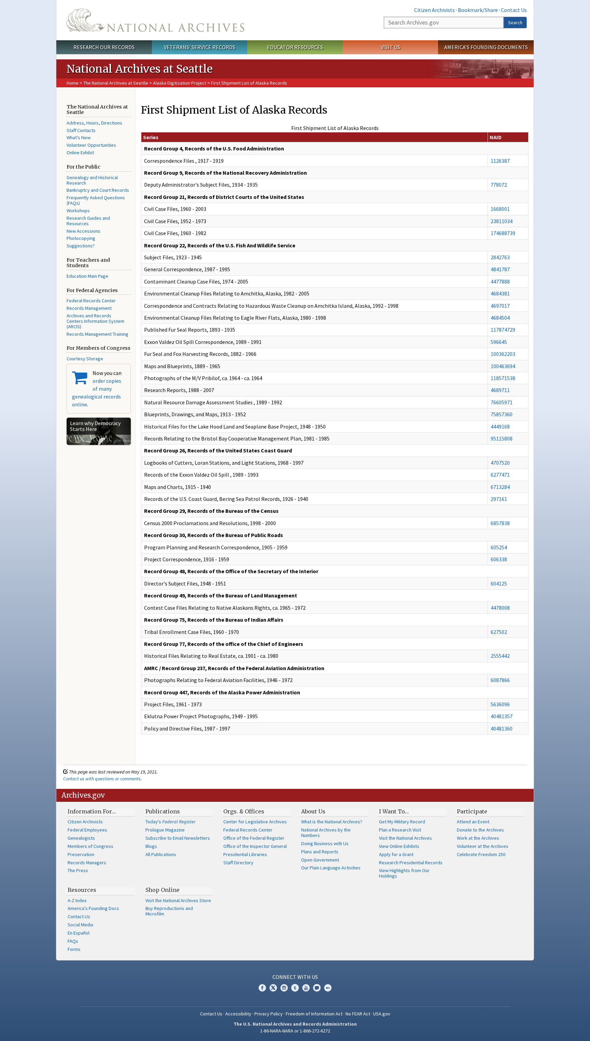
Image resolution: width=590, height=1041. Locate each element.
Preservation (81, 854)
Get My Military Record (402, 822)
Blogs (151, 846)
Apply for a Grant (396, 854)
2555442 (500, 655)
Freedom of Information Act (314, 1014)
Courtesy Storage (85, 359)
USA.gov (381, 1014)
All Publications (160, 854)
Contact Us (514, 9)
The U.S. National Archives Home (155, 20)
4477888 (500, 281)
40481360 (501, 728)
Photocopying (81, 238)
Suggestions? (81, 246)
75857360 (501, 414)
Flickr (328, 988)
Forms (74, 949)
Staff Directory (238, 862)
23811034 (501, 221)
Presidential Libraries (245, 854)
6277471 (500, 474)
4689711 (500, 390)
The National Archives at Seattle (115, 83)
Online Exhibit (80, 152)
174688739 (503, 233)
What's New (78, 137)
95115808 (501, 438)
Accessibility (238, 1014)
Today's (170, 822)
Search (515, 22)
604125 (499, 583)
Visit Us (390, 47)
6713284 (500, 486)
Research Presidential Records (410, 862)
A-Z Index (77, 900)
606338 (499, 559)
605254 (499, 547)
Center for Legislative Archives (255, 822)
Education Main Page (87, 276)
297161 (499, 498)
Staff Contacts (81, 130)
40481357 (501, 716)
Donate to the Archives (480, 830)
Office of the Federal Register (253, 838)
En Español (78, 933)
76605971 (501, 402)
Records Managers (87, 862)
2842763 (500, 257)
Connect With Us (295, 976)
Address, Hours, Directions (94, 123)
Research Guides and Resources (88, 221)
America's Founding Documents (486, 47)
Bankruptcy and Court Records (98, 190)
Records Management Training (97, 334)
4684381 (500, 293)
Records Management (89, 308)
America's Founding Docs (93, 908)
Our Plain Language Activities (331, 868)
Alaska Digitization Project (179, 83)
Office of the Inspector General (255, 846)
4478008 (500, 607)
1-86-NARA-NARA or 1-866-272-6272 (295, 1031)
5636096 (500, 704)
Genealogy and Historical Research (92, 180)
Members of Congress (90, 846)
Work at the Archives (478, 838)
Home (73, 83)
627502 (499, 631)
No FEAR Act (358, 1014)
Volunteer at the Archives (482, 846)
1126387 (500, 160)
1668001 (500, 208)
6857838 (500, 523)
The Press (78, 870)
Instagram (284, 988)
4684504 (500, 317)
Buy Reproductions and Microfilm (169, 911)
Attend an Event (473, 822)
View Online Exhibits (399, 846)
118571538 (503, 378)
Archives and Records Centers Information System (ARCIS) (95, 321)
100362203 (503, 353)
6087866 (500, 680)
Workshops (78, 210)
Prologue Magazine (165, 830)
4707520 (500, 462)
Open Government (320, 860)
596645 (499, 341)
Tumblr (295, 988)
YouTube (306, 988)
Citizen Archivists (434, 9)
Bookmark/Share (478, 9)
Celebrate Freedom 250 (481, 854)
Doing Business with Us (325, 843)
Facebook (262, 988)
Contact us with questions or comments (102, 779)
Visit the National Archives (405, 838)
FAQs (73, 941)
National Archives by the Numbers (326, 832)
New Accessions (83, 231)
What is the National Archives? (331, 822)
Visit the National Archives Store (178, 900)
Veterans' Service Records (199, 47)
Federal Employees (87, 830)
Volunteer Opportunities (91, 145)
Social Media (80, 925)
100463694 (503, 366)
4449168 (500, 426)
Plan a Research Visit (400, 830)
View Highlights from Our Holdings (404, 873)
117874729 (503, 329)
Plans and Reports (319, 852)
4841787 (500, 269)
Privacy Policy (268, 1014)
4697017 (500, 305)
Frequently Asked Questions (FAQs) (96, 200)
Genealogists (81, 838)
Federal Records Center (91, 301)
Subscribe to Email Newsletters (177, 838)
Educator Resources (295, 47)
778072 (499, 184)
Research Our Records (104, 47)
